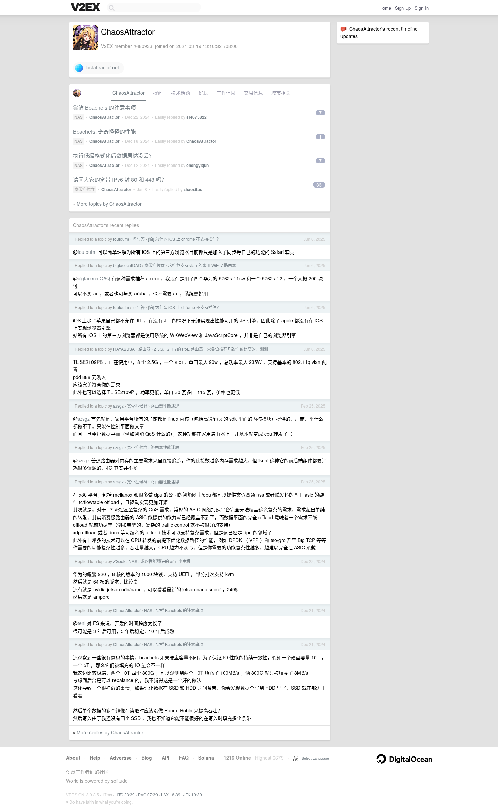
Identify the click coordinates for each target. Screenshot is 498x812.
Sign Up (403, 8)
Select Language (313, 758)
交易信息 (253, 92)
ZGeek (119, 561)
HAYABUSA (124, 349)
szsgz (118, 406)
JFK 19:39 (192, 794)
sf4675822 (196, 117)
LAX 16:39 (170, 794)
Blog (146, 757)
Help (95, 757)
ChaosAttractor (128, 92)
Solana (206, 757)
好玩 (203, 92)
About (73, 757)
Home (385, 8)
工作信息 (225, 92)
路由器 (144, 349)
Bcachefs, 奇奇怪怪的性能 (104, 131)
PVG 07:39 (148, 794)
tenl (81, 623)
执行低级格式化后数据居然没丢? (112, 155)
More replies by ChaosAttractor (110, 732)
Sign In (422, 8)
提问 (158, 92)
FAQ (184, 757)
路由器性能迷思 (165, 406)
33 (319, 185)
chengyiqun (197, 165)
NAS (78, 117)
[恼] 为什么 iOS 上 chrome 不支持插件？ (184, 239)
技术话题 (180, 92)
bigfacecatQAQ (127, 265)
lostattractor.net (101, 67)
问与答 (138, 239)
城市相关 (280, 92)
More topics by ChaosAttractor (109, 203)
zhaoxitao (193, 189)
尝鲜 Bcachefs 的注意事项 (104, 107)
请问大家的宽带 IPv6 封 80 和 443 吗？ (120, 179)
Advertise (121, 757)
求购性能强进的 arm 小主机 (165, 561)
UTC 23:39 (125, 794)
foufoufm (121, 239)
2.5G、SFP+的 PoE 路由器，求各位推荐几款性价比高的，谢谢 (211, 349)
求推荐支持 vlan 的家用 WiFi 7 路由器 (202, 265)
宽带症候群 (84, 189)
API (165, 757)
